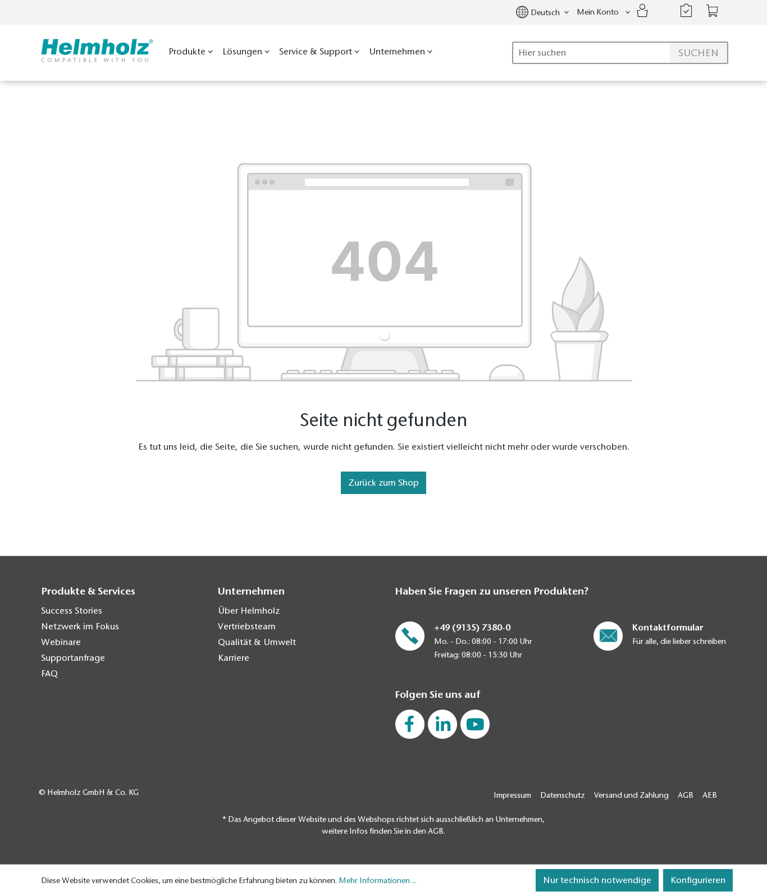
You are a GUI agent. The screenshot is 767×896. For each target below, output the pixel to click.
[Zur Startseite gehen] (94, 51)
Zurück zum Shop (383, 482)
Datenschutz (562, 795)
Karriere (233, 658)
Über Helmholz (249, 610)
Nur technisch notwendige (597, 880)
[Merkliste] (686, 10)
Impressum (512, 795)
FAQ (49, 673)
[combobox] (620, 53)
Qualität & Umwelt (257, 642)
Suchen (698, 53)
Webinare (61, 642)
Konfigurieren (697, 880)
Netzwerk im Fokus (80, 626)
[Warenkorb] (712, 11)
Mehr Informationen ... (378, 880)
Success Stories (71, 610)
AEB (709, 795)
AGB (685, 795)
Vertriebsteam (247, 626)
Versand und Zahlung (631, 795)
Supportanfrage (73, 658)
